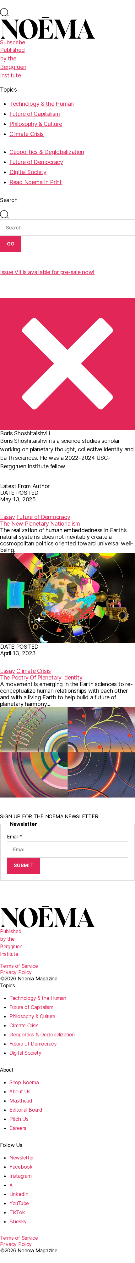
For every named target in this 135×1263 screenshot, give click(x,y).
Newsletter (21, 1157)
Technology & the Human (41, 103)
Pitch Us (19, 1119)
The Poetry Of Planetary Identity (41, 677)
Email (15, 836)
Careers (17, 1128)
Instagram (20, 1176)
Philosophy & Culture (35, 124)
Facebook (21, 1167)
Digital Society (27, 172)
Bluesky (18, 1221)
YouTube (19, 1203)
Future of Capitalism (34, 113)
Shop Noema (24, 1082)
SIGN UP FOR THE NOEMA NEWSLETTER (49, 816)
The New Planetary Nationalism (40, 523)
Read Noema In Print (35, 182)
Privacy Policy (16, 972)
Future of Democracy (36, 162)
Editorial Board (25, 1110)
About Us (19, 1091)
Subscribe (12, 42)
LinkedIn (19, 1194)
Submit (23, 865)
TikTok (17, 1212)
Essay (7, 517)
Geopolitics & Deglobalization (46, 152)
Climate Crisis (26, 134)
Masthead (20, 1100)
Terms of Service (19, 966)
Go (11, 244)
